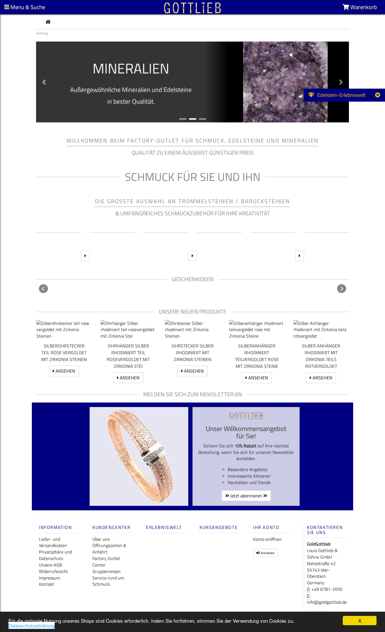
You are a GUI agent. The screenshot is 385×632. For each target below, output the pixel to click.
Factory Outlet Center (106, 561)
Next (341, 288)
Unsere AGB (50, 564)
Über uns (101, 539)
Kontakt (46, 584)
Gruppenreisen (106, 571)
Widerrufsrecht (53, 571)
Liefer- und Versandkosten (53, 542)
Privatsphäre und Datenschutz (55, 555)
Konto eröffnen (267, 539)
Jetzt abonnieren (246, 495)
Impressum (49, 577)
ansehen (64, 371)
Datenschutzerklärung (31, 625)
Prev (43, 288)
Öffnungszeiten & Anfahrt (109, 548)
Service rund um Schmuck (108, 581)
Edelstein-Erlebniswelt (340, 95)
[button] (44, 82)
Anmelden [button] (267, 553)
